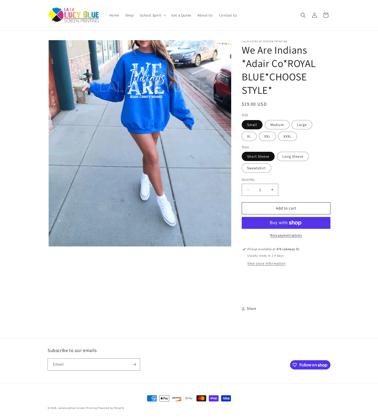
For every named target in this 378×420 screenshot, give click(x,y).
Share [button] (251, 308)
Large (302, 124)
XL (249, 136)
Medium (277, 124)
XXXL (287, 136)
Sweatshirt (256, 168)
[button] (152, 15)
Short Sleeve (258, 156)
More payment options (286, 235)
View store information (266, 263)
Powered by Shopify (111, 408)
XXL (267, 136)
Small (252, 124)
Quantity (248, 179)
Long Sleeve (292, 156)
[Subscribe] (134, 364)
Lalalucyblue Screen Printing (77, 408)
